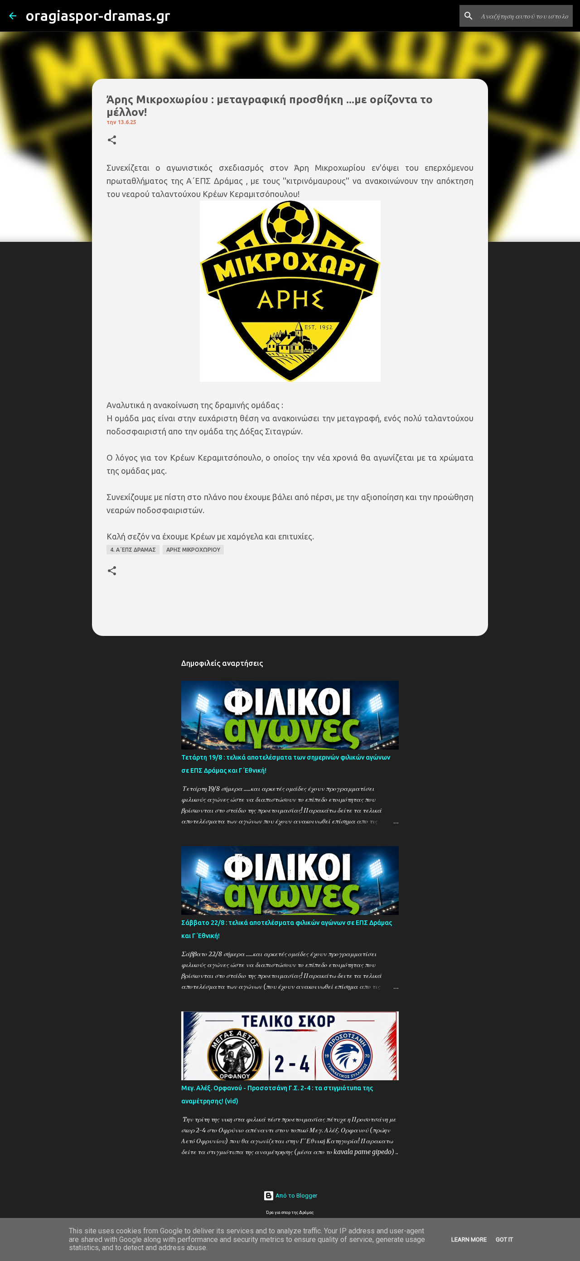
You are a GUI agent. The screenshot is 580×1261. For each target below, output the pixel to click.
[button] (111, 141)
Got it (504, 1239)
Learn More (469, 1239)
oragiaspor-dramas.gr (97, 15)
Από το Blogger (295, 1195)
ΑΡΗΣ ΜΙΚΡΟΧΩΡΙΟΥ (193, 550)
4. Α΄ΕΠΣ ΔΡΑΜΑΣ (133, 550)
